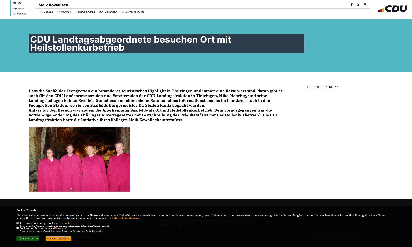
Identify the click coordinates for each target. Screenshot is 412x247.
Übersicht (65, 223)
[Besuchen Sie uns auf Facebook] (352, 5)
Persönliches (85, 11)
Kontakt (17, 2)
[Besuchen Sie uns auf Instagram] (365, 5)
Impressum (18, 8)
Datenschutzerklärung (126, 218)
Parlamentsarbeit (134, 11)
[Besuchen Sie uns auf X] (358, 5)
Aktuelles (46, 11)
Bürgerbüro (108, 11)
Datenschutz (19, 13)
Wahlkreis (64, 11)
